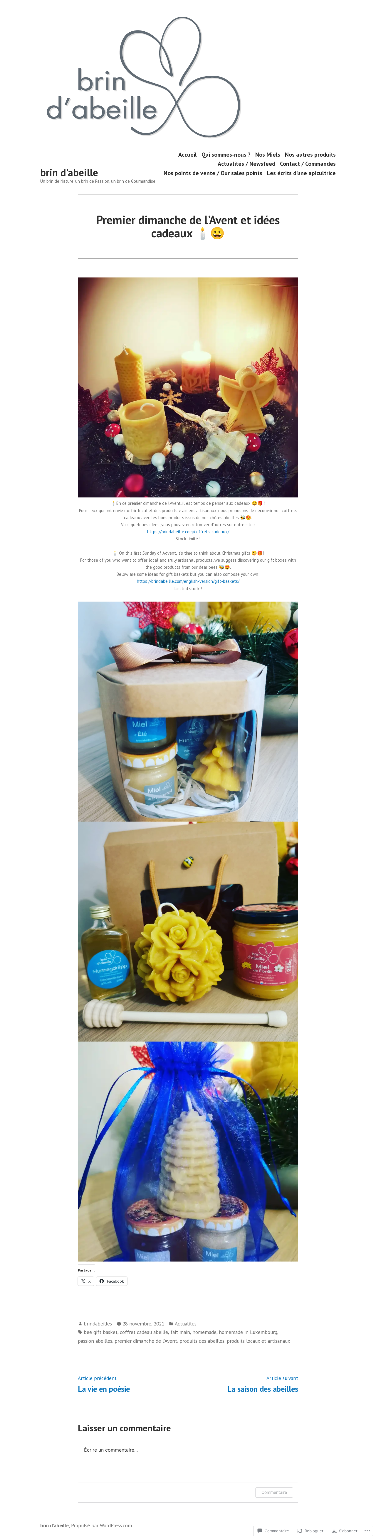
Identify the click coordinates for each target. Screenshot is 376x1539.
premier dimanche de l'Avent (146, 1340)
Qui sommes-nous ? (226, 154)
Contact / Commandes (308, 164)
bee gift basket (101, 1332)
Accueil (187, 154)
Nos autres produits (310, 154)
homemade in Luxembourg (248, 1332)
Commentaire (274, 1492)
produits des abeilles (201, 1340)
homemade (204, 1332)
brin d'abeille (69, 172)
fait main (180, 1332)
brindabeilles (98, 1323)
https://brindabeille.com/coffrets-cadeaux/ (188, 531)
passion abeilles (95, 1340)
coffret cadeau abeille (144, 1332)
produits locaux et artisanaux (258, 1340)
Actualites (186, 1323)
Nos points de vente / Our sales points (213, 173)
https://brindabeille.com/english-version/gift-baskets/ (188, 581)
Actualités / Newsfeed (246, 164)
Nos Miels (267, 154)
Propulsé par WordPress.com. (102, 1525)
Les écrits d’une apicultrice (301, 173)
